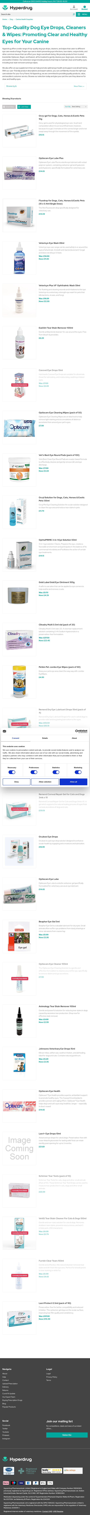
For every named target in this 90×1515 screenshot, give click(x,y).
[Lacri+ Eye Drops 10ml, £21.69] (19, 1148)
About (4, 1373)
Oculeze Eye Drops (48, 836)
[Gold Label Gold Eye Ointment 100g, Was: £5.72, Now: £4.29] (19, 597)
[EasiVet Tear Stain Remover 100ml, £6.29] (19, 342)
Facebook (6, 1425)
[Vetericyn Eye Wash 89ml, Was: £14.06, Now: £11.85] (19, 258)
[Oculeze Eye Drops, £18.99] (19, 851)
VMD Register (58, 1511)
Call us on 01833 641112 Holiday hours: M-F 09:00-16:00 (45, 1)
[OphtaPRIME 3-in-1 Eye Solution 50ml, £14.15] (19, 554)
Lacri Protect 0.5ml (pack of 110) (55, 1303)
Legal (48, 1373)
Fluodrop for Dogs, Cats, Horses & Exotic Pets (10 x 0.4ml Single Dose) (62, 202)
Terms (48, 1380)
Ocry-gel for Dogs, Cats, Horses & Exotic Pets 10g (61, 117)
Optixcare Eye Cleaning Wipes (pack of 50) (60, 412)
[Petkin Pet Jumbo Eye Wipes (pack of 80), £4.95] (19, 681)
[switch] (34, 772)
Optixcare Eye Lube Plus (51, 158)
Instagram (6, 1438)
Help (4, 1377)
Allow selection (45, 782)
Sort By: (68, 107)
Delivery (5, 1387)
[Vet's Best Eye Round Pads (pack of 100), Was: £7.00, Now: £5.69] (19, 470)
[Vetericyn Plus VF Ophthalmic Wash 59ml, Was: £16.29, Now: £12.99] (19, 300)
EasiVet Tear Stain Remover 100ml (56, 327)
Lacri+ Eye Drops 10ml (50, 1133)
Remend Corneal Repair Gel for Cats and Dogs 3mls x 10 (62, 796)
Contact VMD (47, 1511)
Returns (5, 1390)
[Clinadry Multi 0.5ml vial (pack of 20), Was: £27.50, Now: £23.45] (19, 639)
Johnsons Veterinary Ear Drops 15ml (57, 1048)
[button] (45, 86)
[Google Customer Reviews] (73, 1471)
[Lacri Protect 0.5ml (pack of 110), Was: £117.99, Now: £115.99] (19, 1318)
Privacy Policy (51, 1377)
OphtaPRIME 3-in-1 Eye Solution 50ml (58, 540)
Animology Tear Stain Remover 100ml (57, 1006)
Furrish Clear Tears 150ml (51, 1260)
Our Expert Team (8, 1397)
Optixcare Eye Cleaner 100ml (53, 964)
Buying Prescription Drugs (12, 1400)
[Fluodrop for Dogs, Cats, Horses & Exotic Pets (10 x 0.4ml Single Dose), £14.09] (19, 215)
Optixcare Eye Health (49, 1091)
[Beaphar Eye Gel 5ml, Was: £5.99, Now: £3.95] (19, 936)
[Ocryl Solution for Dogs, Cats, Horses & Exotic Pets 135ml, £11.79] (19, 512)
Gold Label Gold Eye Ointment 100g (57, 582)
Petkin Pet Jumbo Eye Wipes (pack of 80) (60, 667)
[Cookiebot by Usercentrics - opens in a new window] (77, 731)
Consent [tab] (15, 738)
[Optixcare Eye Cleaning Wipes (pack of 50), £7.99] (19, 427)
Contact (5, 1380)
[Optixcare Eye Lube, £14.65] (19, 894)
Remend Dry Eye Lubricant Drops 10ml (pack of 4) (62, 711)
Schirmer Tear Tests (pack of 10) (55, 1176)
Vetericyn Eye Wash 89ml (51, 243)
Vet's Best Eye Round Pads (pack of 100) (59, 455)
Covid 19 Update (8, 1393)
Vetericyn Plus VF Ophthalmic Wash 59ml (59, 285)
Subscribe (66, 1435)
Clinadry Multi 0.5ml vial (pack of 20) (57, 624)
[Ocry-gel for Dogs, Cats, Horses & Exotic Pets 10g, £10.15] (19, 130)
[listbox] (80, 106)
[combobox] (38, 14)
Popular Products (9, 1407)
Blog (4, 1403)
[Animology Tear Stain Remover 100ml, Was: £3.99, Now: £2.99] (19, 1021)
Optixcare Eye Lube (49, 879)
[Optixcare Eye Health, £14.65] (19, 1106)
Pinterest (5, 1435)
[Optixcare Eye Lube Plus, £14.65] (19, 173)
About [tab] (74, 738)
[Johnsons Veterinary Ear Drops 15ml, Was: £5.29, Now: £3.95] (19, 1063)
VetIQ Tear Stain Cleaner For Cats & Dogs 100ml (62, 1218)
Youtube (5, 1432)
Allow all (73, 782)
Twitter (5, 1428)
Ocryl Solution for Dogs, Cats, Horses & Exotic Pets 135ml (62, 499)
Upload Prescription (10, 1383)
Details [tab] (45, 738)
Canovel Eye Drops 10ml (51, 370)
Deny (16, 782)
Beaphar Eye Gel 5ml (49, 921)
